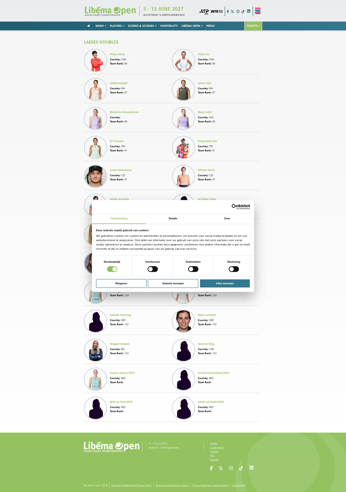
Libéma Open (190, 26)
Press (210, 26)
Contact (214, 451)
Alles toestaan (225, 283)
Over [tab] (227, 218)
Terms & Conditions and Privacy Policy (131, 485)
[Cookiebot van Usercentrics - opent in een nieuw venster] (234, 206)
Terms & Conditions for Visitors (172, 485)
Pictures (214, 459)
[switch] (153, 269)
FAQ (212, 455)
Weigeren (121, 283)
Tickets (252, 26)
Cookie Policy (239, 485)
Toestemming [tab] (118, 218)
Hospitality (169, 26)
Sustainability (217, 447)
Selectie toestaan (173, 283)
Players (116, 26)
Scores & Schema (141, 26)
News (100, 26)
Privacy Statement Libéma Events (210, 485)
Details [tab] (173, 218)
